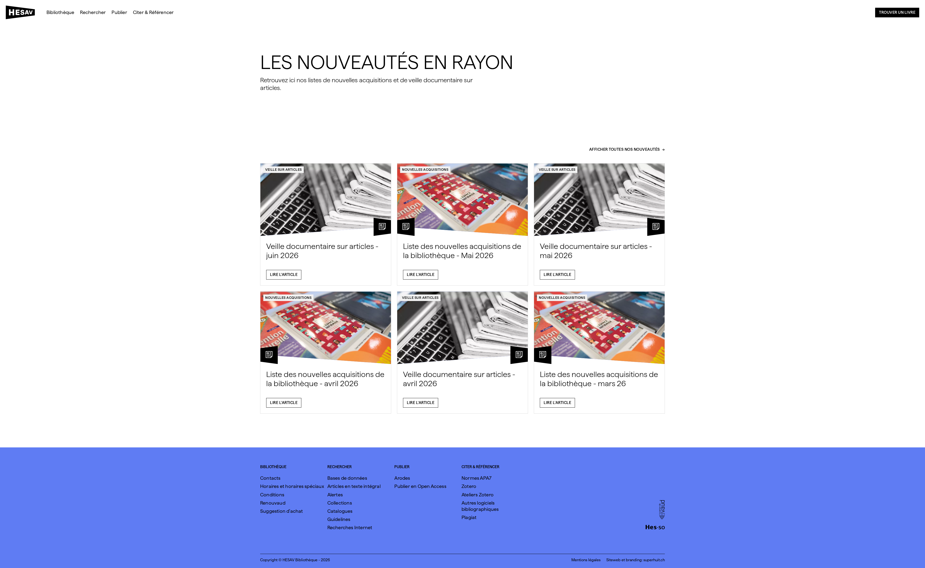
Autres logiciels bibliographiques (480, 506)
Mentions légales (586, 560)
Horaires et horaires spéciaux (292, 486)
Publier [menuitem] (119, 12)
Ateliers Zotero (478, 495)
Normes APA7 (476, 478)
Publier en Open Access (420, 486)
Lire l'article (283, 274)
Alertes (335, 495)
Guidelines (338, 519)
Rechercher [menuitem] (93, 12)
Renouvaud (272, 503)
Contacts (270, 478)
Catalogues (340, 511)
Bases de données (347, 478)
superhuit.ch (654, 560)
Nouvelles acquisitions (425, 169)
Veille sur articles (283, 169)
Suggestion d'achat (281, 511)
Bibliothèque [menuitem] (60, 12)
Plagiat (469, 517)
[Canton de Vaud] (662, 510)
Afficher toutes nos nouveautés (624, 150)
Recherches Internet (349, 527)
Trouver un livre (897, 12)
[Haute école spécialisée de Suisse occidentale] (655, 526)
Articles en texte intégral (354, 486)
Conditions (272, 495)
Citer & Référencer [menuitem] (153, 12)
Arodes (402, 478)
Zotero (469, 486)
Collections (339, 503)
